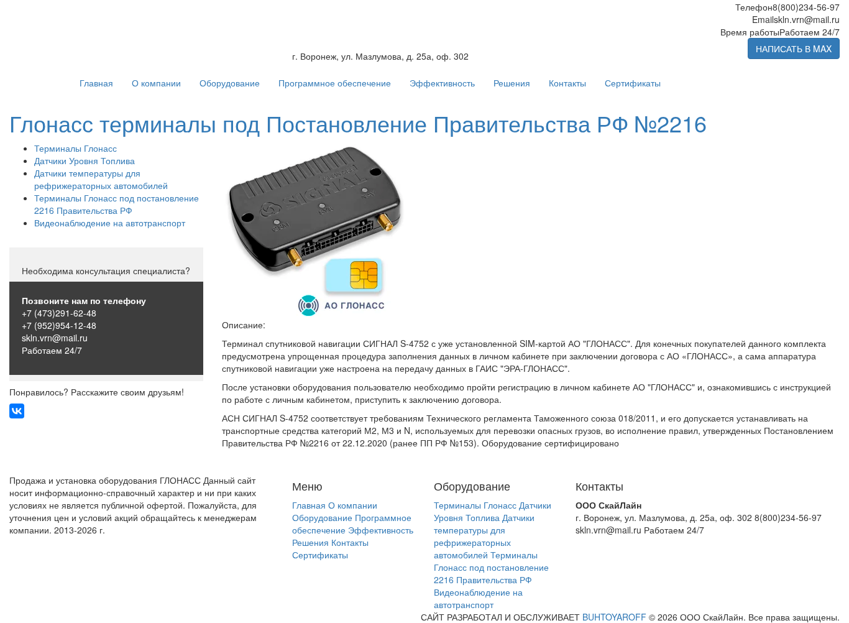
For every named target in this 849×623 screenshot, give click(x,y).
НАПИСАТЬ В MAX (794, 48)
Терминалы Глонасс (75, 148)
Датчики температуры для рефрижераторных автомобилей (101, 179)
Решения (511, 82)
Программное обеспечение (334, 82)
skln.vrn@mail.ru (55, 337)
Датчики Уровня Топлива (84, 160)
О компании (156, 82)
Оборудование (230, 82)
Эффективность (442, 82)
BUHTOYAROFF (614, 617)
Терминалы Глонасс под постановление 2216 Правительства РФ (116, 204)
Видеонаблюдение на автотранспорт (109, 222)
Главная (96, 82)
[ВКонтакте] (16, 411)
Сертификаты (633, 82)
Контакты (567, 82)
